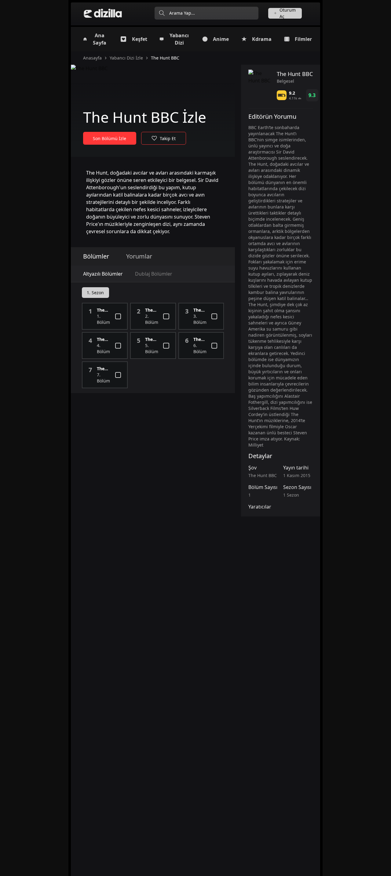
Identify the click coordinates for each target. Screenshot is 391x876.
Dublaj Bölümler (153, 273)
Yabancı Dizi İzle (126, 58)
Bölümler (96, 256)
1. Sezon (95, 292)
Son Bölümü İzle (109, 138)
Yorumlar (139, 256)
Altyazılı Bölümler (103, 273)
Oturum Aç (288, 13)
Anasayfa (92, 58)
